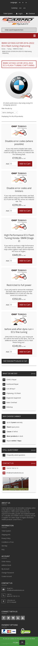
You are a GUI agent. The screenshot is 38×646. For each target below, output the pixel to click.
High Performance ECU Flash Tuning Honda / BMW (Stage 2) (19, 238)
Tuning (9, 49)
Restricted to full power (19, 285)
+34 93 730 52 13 (12, 468)
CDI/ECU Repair (11, 380)
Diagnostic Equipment (13, 398)
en (19, 2)
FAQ (3, 549)
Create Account (7, 576)
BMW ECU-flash (18, 49)
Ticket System (6, 531)
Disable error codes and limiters (19, 190)
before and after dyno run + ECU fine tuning (19, 331)
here (17, 642)
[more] (33, 373)
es (23, 2)
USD (24, 8)
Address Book (6, 565)
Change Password (8, 573)
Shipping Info (6, 535)
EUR (20, 8)
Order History (6, 561)
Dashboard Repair (12, 384)
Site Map (4, 546)
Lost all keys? (10, 389)
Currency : (14, 8)
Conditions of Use (8, 542)
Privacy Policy (6, 538)
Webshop (9, 407)
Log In (20, 13)
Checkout (31, 13)
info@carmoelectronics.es (15, 473)
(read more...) (17, 519)
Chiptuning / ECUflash (13, 393)
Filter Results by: (7, 108)
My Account (5, 569)
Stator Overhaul (11, 402)
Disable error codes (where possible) (19, 143)
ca (26, 2)
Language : (14, 2)
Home (3, 49)
